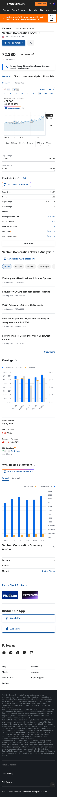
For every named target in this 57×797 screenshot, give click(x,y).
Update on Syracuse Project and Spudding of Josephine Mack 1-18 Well (25, 320)
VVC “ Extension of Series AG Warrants (22, 305)
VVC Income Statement (17, 464)
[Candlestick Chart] (4, 89)
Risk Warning (7, 782)
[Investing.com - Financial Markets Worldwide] (16, 3)
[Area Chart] (8, 89)
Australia (33, 10)
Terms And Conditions (10, 765)
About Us (35, 666)
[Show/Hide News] (17, 89)
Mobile (5, 672)
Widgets (5, 683)
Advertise (35, 672)
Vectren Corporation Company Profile (22, 547)
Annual (5, 478)
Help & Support (37, 677)
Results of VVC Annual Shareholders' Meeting (26, 291)
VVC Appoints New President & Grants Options (26, 278)
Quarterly (16, 478)
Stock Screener (19, 10)
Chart (17, 76)
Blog (4, 666)
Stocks (6, 10)
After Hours (45, 10)
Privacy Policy (7, 773)
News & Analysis (31, 76)
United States (48, 571)
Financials (48, 76)
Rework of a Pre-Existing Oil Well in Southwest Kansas (26, 337)
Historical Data (18, 83)
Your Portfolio (8, 677)
